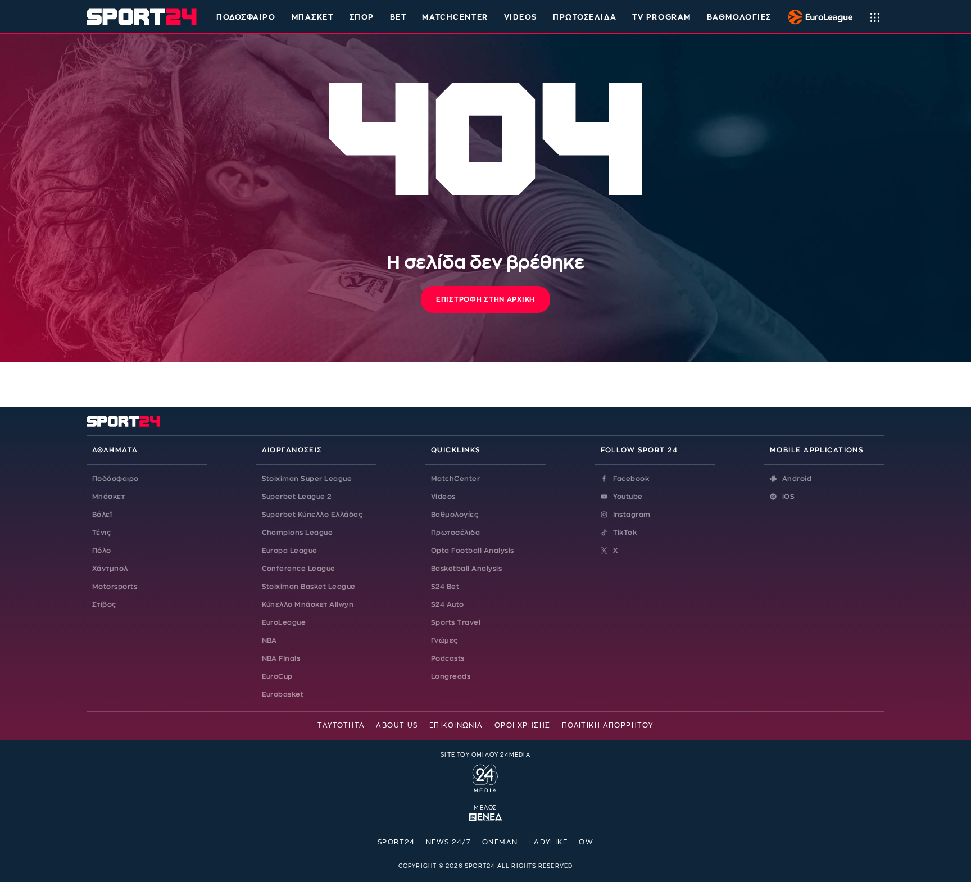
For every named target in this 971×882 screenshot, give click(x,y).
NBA (269, 640)
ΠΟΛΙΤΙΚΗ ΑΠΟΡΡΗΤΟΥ (608, 725)
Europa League (289, 550)
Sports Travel (455, 622)
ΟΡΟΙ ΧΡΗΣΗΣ (522, 725)
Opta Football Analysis (472, 550)
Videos (443, 496)
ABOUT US (397, 725)
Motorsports (114, 586)
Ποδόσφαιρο (246, 17)
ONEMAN (500, 842)
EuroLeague (284, 622)
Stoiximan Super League (307, 478)
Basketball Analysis (466, 568)
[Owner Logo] (485, 776)
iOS (788, 496)
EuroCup (277, 676)
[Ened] (485, 816)
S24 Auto (447, 604)
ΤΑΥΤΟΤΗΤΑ (341, 725)
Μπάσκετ (313, 17)
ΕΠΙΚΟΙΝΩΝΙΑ (456, 725)
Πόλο (101, 550)
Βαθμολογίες (454, 514)
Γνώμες (444, 640)
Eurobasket (283, 694)
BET (398, 17)
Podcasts (448, 658)
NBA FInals (281, 658)
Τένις (101, 532)
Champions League (297, 532)
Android (796, 478)
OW (586, 842)
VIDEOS (520, 17)
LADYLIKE (548, 842)
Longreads (450, 676)
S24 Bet (445, 586)
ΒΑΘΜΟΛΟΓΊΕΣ (739, 17)
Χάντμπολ (110, 568)
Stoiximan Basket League (309, 586)
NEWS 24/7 (448, 842)
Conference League (298, 568)
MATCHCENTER (455, 17)
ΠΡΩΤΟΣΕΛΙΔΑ (584, 17)
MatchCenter (455, 478)
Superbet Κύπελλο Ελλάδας (312, 514)
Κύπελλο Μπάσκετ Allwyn (308, 604)
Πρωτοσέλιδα (455, 532)
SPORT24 (396, 842)
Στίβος (104, 604)
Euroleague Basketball (817, 17)
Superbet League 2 (297, 496)
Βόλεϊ (102, 514)
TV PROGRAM (661, 17)
